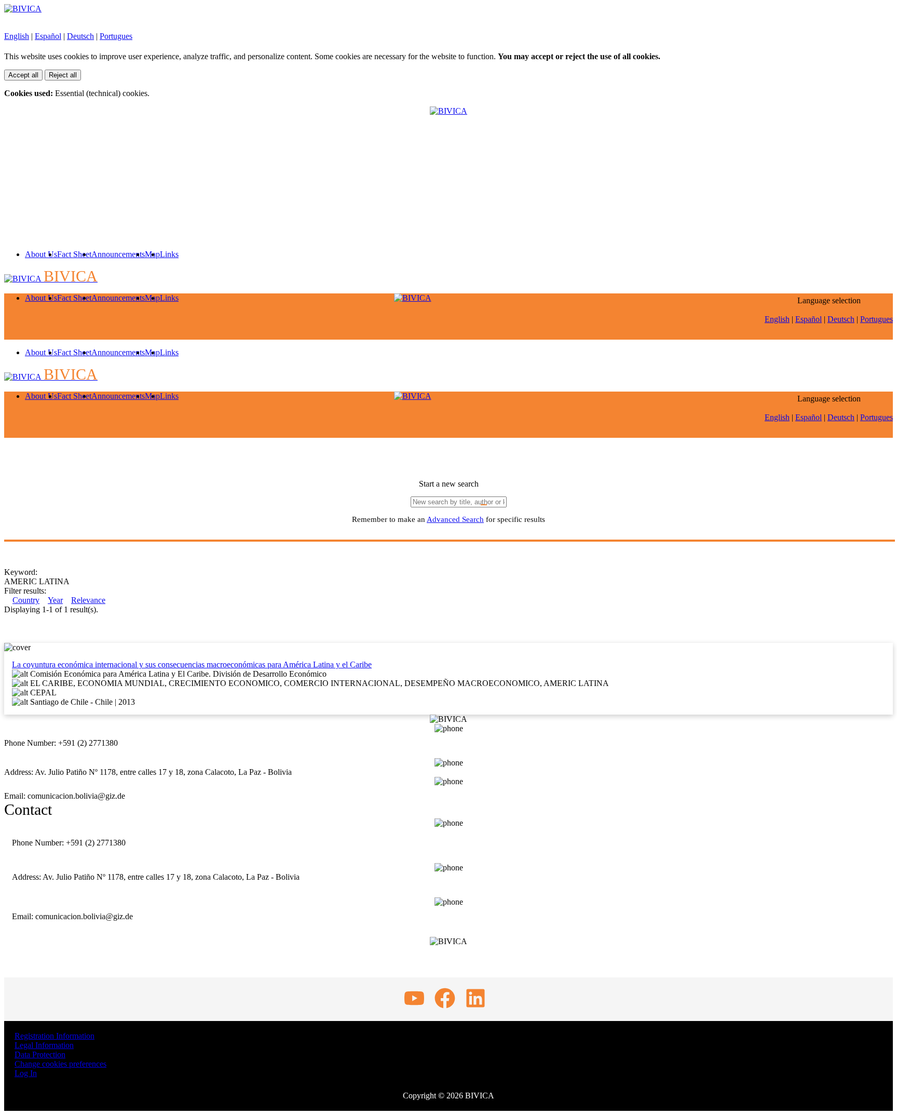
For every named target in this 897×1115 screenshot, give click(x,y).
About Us (41, 254)
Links (169, 254)
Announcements (118, 254)
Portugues (116, 36)
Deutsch (80, 36)
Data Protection (40, 1054)
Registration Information (54, 1035)
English (16, 36)
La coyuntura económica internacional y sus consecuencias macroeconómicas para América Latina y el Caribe (192, 664)
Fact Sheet (74, 254)
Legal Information (44, 1045)
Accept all (23, 75)
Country (25, 600)
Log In (26, 1073)
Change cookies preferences (60, 1063)
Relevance (88, 600)
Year (55, 600)
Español (48, 36)
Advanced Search (455, 519)
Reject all (63, 75)
